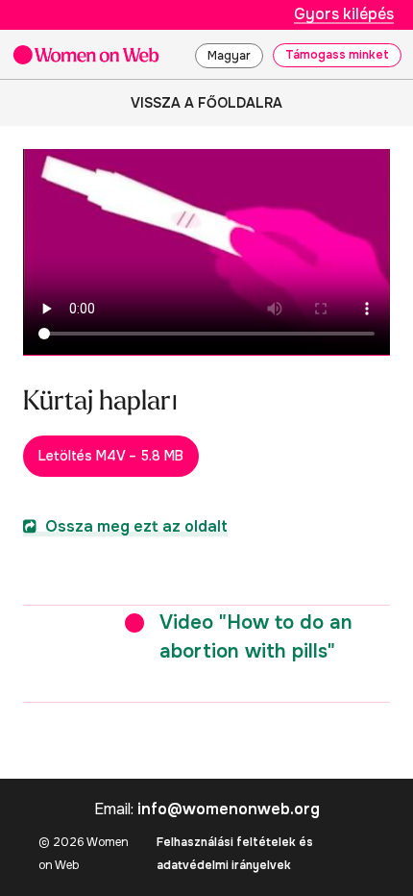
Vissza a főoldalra (206, 103)
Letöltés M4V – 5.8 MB (110, 455)
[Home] (86, 54)
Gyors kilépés (344, 14)
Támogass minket (337, 54)
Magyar (229, 55)
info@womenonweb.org (228, 809)
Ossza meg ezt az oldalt (134, 526)
